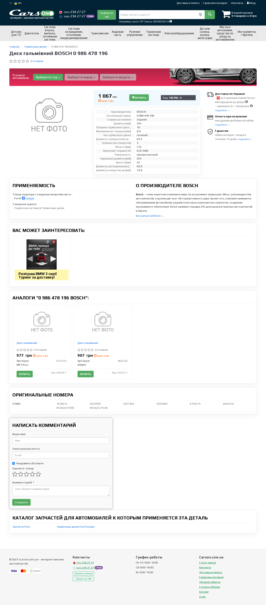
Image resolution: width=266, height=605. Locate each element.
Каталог (204, 591)
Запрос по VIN (83, 579)
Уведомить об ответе (30, 463)
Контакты (237, 2)
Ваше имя (19, 434)
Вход (252, 2)
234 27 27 (74, 12)
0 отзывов (37, 61)
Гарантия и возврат (215, 2)
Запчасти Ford (21, 526)
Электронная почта (26, 448)
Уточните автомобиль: (20, 76)
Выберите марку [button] (80, 77)
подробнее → (222, 110)
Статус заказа (207, 562)
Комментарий (23, 482)
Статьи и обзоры (209, 586)
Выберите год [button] (47, 77)
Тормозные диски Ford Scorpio (75, 526)
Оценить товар (23, 468)
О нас (202, 596)
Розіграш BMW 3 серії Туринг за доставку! (37, 275)
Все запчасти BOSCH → (150, 215)
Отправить (21, 502)
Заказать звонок (83, 573)
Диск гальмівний (27, 342)
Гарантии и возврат (211, 577)
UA (19, 2)
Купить (140, 97)
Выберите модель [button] (117, 77)
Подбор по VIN (106, 14)
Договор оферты (209, 582)
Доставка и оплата (188, 2)
